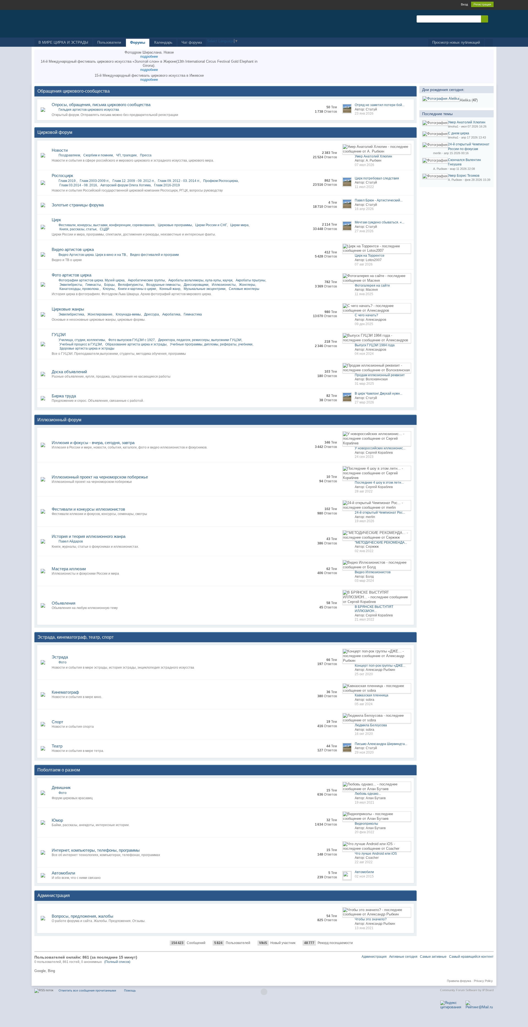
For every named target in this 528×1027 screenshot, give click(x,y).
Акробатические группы (146, 280)
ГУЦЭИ (59, 334)
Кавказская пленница (371, 695)
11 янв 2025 (364, 294)
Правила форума (459, 980)
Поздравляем (69, 155)
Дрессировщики (196, 285)
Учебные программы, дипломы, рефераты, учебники (211, 344)
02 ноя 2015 (364, 876)
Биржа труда (64, 396)
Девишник (61, 787)
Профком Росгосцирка (220, 181)
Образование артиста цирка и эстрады (136, 344)
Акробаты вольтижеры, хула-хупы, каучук (200, 280)
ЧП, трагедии (126, 155)
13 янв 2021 (364, 928)
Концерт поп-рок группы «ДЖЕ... (380, 666)
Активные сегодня (403, 957)
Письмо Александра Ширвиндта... (381, 744)
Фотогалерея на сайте (372, 285)
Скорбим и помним (98, 155)
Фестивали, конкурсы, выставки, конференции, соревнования (107, 225)
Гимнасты (93, 285)
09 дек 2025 (364, 324)
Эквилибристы (70, 285)
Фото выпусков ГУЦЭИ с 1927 (131, 340)
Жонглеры (247, 285)
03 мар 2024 (364, 581)
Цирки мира (239, 225)
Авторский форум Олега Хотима (125, 185)
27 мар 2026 (364, 402)
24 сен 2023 (364, 457)
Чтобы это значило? (371, 919)
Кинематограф (65, 692)
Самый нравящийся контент (471, 957)
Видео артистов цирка (73, 249)
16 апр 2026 (364, 209)
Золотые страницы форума (78, 205)
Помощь (130, 990)
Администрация (53, 895)
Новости (60, 150)
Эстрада (60, 657)
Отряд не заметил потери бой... (380, 105)
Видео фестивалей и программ (154, 255)
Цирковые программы (175, 225)
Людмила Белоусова (371, 725)
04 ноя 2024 (364, 354)
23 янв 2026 (364, 113)
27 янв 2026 (364, 231)
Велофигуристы (130, 285)
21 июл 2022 (364, 619)
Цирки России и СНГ (211, 225)
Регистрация (482, 4)
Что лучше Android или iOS (376, 854)
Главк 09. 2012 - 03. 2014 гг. (179, 181)
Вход (464, 4)
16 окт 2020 (364, 734)
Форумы (137, 42)
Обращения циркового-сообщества (73, 91)
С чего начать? (366, 315)
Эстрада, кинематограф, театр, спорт (75, 637)
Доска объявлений (69, 371)
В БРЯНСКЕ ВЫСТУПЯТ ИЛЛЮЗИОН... (374, 609)
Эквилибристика (71, 314)
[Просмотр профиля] (441, 98)
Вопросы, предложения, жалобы (82, 916)
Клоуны (109, 289)
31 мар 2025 (364, 384)
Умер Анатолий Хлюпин (373, 156)
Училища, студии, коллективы (82, 340)
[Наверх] (264, 992)
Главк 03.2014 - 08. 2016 (78, 185)
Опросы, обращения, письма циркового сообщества (101, 104)
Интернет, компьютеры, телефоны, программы (96, 850)
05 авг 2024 (364, 704)
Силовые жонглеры (244, 289)
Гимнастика (193, 314)
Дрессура (151, 314)
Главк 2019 (67, 181)
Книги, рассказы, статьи (78, 229)
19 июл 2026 (364, 521)
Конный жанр (170, 289)
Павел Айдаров (71, 541)
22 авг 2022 (364, 862)
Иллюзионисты (224, 285)
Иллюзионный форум (59, 419)
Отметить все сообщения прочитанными (87, 990)
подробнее (149, 56)
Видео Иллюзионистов (373, 572)
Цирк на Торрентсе (369, 256)
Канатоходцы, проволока (79, 289)
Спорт (57, 721)
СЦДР (104, 229)
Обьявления (63, 603)
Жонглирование (99, 314)
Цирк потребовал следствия (377, 178)
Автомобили (63, 873)
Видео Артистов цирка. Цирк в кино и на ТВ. (93, 255)
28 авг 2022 (364, 491)
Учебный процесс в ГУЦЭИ (80, 344)
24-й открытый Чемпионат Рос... (380, 512)
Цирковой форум (54, 132)
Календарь (163, 42)
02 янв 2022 (364, 551)
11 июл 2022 (364, 187)
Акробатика (171, 314)
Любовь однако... (368, 794)
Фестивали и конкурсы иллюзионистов (88, 509)
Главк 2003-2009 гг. (94, 181)
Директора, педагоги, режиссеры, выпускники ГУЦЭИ (199, 340)
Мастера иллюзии (69, 568)
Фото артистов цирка (71, 275)
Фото (63, 662)
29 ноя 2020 (364, 752)
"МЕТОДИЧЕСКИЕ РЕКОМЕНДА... (381, 542)
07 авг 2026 (364, 264)
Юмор (57, 820)
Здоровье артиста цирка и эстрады (86, 348)
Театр (57, 746)
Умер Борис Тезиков (463, 176)
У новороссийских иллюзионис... (380, 448)
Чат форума (192, 42)
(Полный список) (117, 962)
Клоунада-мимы (128, 314)
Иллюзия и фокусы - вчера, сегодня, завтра (93, 442)
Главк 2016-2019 (167, 185)
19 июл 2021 (364, 802)
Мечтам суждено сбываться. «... (379, 222)
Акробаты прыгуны (250, 280)
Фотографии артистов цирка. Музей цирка (92, 280)
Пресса (146, 155)
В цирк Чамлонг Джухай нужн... (378, 393)
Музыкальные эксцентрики (205, 289)
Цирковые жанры (68, 309)
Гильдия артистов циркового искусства (89, 110)
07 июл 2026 (364, 165)
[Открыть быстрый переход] (489, 43)
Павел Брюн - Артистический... (379, 200)
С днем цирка (458, 133)
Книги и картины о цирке (137, 289)
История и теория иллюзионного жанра (88, 536)
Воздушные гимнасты (163, 285)
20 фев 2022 (364, 832)
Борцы (109, 285)
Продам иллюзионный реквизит (380, 375)
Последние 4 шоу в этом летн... (379, 483)
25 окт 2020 (364, 674)
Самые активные (433, 957)
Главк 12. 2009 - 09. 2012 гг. (133, 181)
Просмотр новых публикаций (456, 42)
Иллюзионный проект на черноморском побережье (100, 477)
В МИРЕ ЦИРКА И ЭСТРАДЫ (63, 42)
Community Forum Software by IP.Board (467, 990)
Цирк (56, 219)
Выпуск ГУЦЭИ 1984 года (375, 345)
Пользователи (109, 42)
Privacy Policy (483, 980)
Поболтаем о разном (58, 770)
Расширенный (491, 18)
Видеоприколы (366, 824)
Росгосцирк (62, 175)
